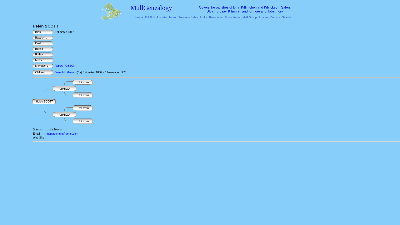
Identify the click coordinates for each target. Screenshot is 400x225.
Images (263, 17)
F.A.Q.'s (150, 17)
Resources (216, 17)
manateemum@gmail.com (62, 133)
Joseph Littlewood (65, 72)
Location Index (166, 17)
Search (286, 17)
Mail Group (249, 17)
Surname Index (188, 17)
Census (275, 17)
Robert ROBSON (65, 65)
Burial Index (232, 17)
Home (139, 17)
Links (203, 17)
